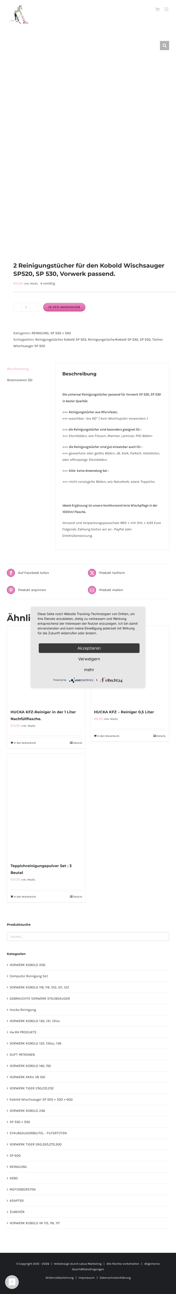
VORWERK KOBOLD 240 (27, 1111)
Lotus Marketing (90, 1263)
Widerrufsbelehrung (60, 1277)
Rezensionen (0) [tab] (19, 380)
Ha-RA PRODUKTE (23, 1032)
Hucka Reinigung (23, 1010)
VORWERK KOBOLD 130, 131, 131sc (35, 1021)
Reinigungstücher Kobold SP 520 (60, 339)
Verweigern (89, 658)
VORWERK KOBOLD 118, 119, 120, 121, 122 (39, 987)
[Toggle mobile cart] (157, 9)
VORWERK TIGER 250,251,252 (32, 1088)
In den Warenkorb (64, 307)
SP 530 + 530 (60, 333)
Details (77, 742)
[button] (164, 45)
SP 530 (145, 339)
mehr (89, 669)
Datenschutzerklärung (115, 1277)
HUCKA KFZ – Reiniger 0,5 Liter (124, 712)
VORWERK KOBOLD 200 (27, 965)
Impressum (87, 1277)
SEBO (14, 1178)
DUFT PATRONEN (22, 1055)
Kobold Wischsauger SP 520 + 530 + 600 (41, 1099)
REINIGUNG (40, 333)
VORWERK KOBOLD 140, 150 (30, 1066)
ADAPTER (17, 1201)
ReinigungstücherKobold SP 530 (113, 339)
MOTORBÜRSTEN (23, 1189)
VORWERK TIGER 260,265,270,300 (36, 1144)
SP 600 (15, 1155)
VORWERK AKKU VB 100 (27, 1077)
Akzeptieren (89, 648)
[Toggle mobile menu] (166, 9)
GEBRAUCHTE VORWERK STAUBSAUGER (40, 998)
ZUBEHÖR (17, 1212)
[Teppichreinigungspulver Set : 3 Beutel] (46, 806)
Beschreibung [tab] (18, 369)
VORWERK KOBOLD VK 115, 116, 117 (35, 1223)
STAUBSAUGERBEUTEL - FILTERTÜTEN (38, 1133)
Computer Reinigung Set (29, 976)
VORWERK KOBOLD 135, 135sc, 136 (35, 1043)
